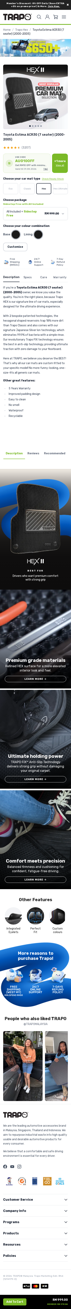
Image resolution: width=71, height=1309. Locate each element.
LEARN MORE (35, 678)
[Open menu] (64, 17)
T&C (45, 169)
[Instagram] (19, 1167)
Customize (15, 247)
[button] (26, 163)
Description (11, 277)
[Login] (47, 17)
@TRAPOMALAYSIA (36, 1024)
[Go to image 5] (41, 126)
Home (7, 30)
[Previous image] (9, 97)
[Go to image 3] (35, 126)
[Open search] (39, 17)
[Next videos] (64, 1067)
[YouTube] (12, 1167)
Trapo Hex (21, 30)
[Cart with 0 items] (56, 17)
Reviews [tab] (33, 453)
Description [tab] (14, 453)
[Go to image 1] (30, 126)
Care (43, 277)
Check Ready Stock (53, 178)
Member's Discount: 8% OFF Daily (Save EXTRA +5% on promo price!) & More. (35, 5)
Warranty (59, 277)
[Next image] (62, 97)
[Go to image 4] (38, 126)
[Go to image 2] (33, 126)
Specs (27, 277)
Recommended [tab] (54, 453)
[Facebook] (5, 1167)
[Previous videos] (7, 1067)
